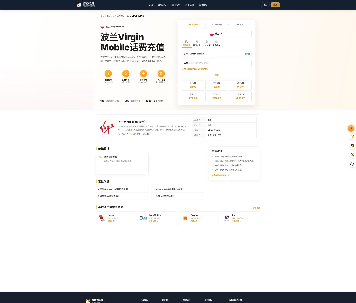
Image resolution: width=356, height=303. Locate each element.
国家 (109, 16)
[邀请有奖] (351, 128)
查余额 (247, 54)
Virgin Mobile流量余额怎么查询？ (170, 189)
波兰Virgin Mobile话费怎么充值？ (114, 189)
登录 (265, 5)
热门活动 (176, 4)
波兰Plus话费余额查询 (109, 196)
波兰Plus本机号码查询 (165, 196)
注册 (275, 5)
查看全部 (256, 208)
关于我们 (189, 4)
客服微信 (203, 4)
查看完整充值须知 (219, 175)
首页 (151, 4)
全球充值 (162, 4)
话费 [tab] (217, 75)
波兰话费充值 (119, 16)
